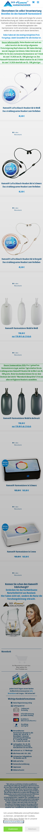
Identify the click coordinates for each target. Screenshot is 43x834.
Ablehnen (32, 829)
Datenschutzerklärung (14, 821)
